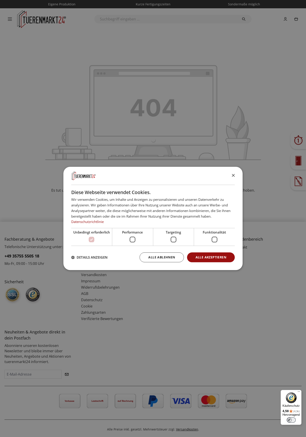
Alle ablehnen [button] (161, 257)
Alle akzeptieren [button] (211, 257)
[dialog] (153, 218)
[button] (89, 257)
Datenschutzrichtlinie (87, 222)
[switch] (291, 420)
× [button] (233, 175)
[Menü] (299, 392)
